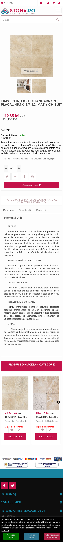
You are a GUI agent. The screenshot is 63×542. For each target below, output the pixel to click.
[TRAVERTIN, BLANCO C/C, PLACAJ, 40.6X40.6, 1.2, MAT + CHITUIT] (15, 393)
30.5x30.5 (46, 421)
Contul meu (11, 502)
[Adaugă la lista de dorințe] (7, 176)
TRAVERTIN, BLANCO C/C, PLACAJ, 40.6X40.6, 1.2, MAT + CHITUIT (16, 417)
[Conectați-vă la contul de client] (59, 3)
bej (8, 158)
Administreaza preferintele (52, 536)
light (52, 158)
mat (40, 158)
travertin (16, 158)
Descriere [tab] (8, 210)
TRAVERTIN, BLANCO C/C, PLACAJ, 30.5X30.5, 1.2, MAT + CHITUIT (47, 417)
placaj (3, 158)
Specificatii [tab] (25, 210)
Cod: (3, 130)
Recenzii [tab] (41, 210)
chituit (46, 158)
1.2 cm (34, 158)
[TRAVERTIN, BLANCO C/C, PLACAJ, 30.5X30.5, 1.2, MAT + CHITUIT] (46, 393)
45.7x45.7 (25, 158)
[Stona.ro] (18, 10)
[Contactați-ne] (53, 3)
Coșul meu (8, 3)
